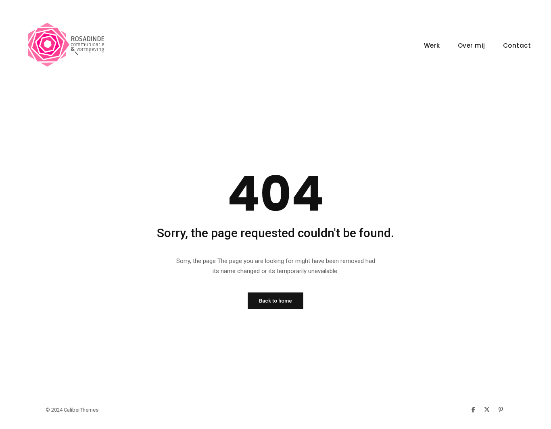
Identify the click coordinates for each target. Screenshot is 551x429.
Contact (517, 45)
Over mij (471, 45)
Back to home (275, 301)
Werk (432, 45)
